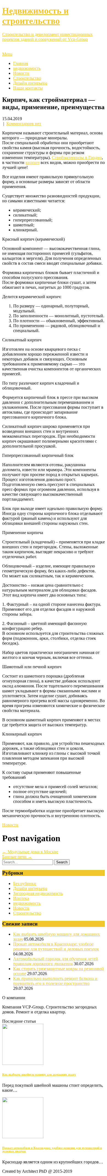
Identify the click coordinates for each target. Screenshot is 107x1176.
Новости (21, 73)
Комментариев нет (23, 123)
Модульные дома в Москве (30, 851)
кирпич (33, 162)
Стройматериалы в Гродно (77, 157)
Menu (7, 54)
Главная (20, 63)
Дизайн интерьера (30, 83)
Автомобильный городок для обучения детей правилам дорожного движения (55, 961)
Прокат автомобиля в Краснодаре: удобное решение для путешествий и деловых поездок (56, 946)
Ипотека (21, 898)
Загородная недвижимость (38, 893)
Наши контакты (28, 88)
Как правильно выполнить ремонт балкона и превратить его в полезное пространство (55, 981)
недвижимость (27, 68)
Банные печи (17, 856)
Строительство (27, 78)
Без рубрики (24, 883)
